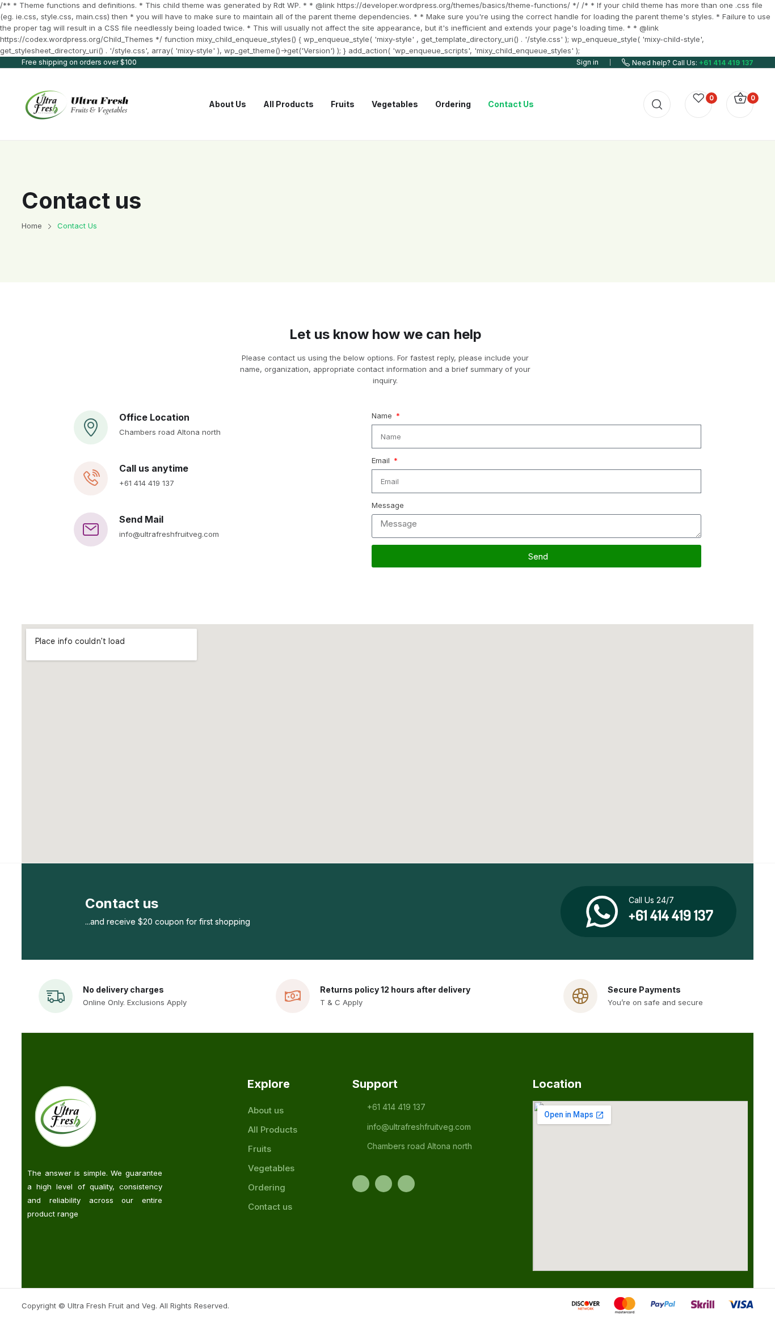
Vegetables (271, 1168)
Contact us (270, 1206)
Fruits (259, 1148)
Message (388, 505)
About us (266, 1110)
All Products (272, 1129)
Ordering (266, 1187)
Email (382, 460)
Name (383, 415)
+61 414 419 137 (726, 62)
